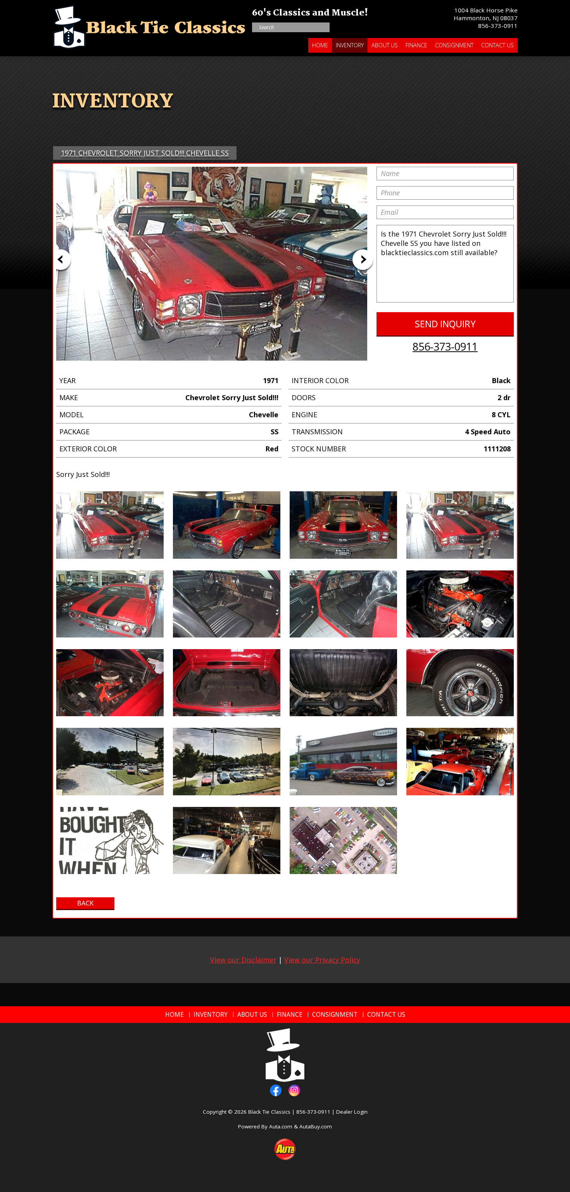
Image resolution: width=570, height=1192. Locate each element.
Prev (60, 259)
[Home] (149, 25)
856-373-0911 (498, 25)
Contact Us (497, 45)
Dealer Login (352, 1111)
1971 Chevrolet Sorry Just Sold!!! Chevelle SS (145, 152)
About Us (384, 45)
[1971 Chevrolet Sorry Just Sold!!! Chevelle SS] (110, 524)
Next (362, 259)
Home (320, 45)
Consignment (454, 45)
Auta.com (280, 1126)
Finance (416, 45)
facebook (276, 1090)
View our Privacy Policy (322, 959)
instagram (294, 1090)
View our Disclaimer (243, 959)
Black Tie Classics (269, 1111)
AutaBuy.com (315, 1126)
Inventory (350, 45)
